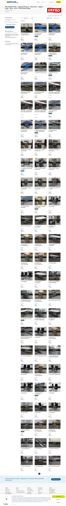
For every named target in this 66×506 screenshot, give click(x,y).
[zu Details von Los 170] (54, 242)
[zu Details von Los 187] (40, 463)
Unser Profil (7, 489)
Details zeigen (14, 504)
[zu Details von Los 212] (54, 166)
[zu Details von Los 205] (26, 166)
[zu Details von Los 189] (26, 335)
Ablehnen (58, 502)
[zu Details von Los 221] (26, 147)
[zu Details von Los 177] (40, 71)
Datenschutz (40, 492)
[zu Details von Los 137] (26, 261)
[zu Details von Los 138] (40, 261)
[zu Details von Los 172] (40, 279)
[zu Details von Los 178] (40, 391)
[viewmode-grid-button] (48, 18)
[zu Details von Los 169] (40, 128)
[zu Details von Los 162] (26, 391)
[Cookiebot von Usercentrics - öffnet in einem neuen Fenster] (6, 504)
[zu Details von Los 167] (40, 316)
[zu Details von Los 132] (40, 428)
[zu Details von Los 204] (26, 463)
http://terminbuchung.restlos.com (10, 37)
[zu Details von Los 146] (54, 186)
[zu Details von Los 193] (54, 128)
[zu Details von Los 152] (54, 298)
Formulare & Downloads (20, 492)
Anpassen (58, 499)
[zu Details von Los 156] (54, 372)
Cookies (39, 493)
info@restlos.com (52, 492)
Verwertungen (29, 489)
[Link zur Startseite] (11, 1)
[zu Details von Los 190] (54, 279)
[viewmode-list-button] (51, 18)
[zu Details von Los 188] (26, 446)
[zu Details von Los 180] (40, 32)
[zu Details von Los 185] (26, 428)
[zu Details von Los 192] (40, 147)
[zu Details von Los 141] (54, 261)
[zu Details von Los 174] (54, 316)
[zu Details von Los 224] (40, 90)
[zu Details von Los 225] (54, 90)
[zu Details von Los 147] (54, 109)
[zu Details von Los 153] (26, 128)
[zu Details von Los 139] (26, 242)
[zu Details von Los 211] (40, 166)
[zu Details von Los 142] (40, 446)
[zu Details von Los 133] (54, 428)
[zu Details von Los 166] (26, 298)
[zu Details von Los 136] (40, 298)
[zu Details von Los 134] (40, 372)
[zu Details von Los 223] (26, 90)
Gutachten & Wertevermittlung (30, 494)
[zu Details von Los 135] (54, 335)
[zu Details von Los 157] (26, 279)
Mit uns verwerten (30, 490)
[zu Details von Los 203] (54, 71)
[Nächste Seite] (44, 474)
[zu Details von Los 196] (54, 391)
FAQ (17, 489)
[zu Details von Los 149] (54, 463)
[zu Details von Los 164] (40, 354)
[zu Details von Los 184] (26, 51)
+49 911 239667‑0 (52, 491)
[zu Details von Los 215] (54, 224)
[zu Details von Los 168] (54, 354)
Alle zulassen (58, 496)
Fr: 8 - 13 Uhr (51, 490)
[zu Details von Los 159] (54, 204)
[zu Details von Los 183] (26, 71)
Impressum (40, 489)
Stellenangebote (8, 492)
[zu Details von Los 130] (54, 51)
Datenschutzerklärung (45, 501)
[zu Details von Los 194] (40, 335)
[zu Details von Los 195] (26, 372)
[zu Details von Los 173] (40, 224)
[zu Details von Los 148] (26, 204)
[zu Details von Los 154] (26, 354)
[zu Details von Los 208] (40, 410)
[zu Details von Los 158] (54, 410)
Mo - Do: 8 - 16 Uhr (52, 489)
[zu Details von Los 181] (54, 32)
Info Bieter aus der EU (20, 490)
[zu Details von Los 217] (40, 204)
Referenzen (7, 490)
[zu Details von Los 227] (40, 109)
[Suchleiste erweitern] (46, 2)
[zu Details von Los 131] (26, 32)
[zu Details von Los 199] (54, 446)
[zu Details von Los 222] (40, 186)
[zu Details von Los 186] (26, 410)
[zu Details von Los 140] (40, 242)
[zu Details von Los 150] (26, 224)
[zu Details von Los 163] (26, 316)
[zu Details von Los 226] (26, 109)
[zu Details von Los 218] (26, 186)
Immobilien (29, 492)
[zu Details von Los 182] (40, 51)
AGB (39, 490)
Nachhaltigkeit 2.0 (8, 493)
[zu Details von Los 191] (54, 147)
